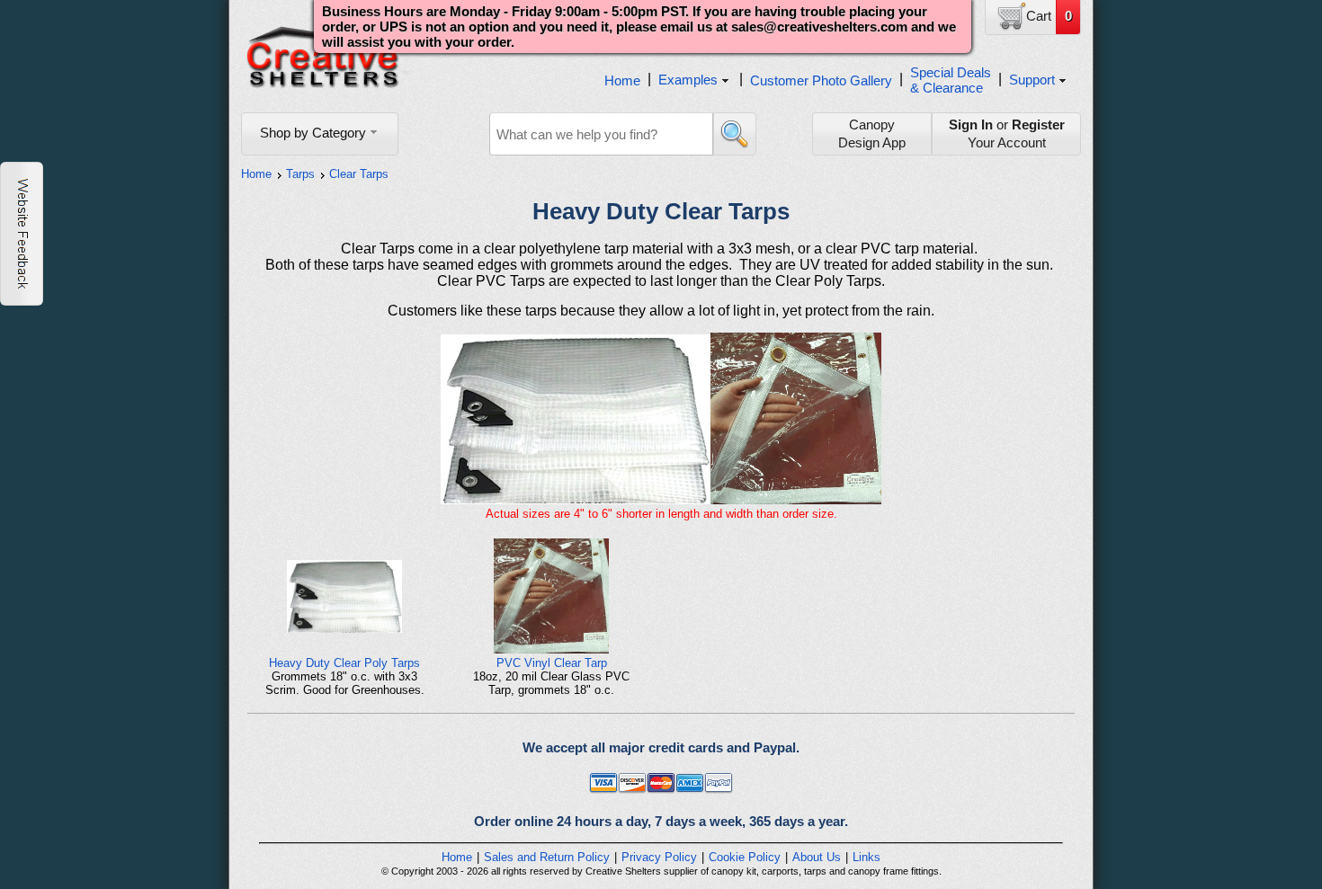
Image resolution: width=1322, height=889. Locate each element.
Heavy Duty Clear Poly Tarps (344, 663)
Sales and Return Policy (547, 857)
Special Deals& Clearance (950, 80)
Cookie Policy (745, 857)
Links (866, 857)
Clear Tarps (359, 174)
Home (622, 80)
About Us (816, 857)
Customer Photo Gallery (821, 80)
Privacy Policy (659, 857)
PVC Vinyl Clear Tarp (551, 663)
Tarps (300, 174)
